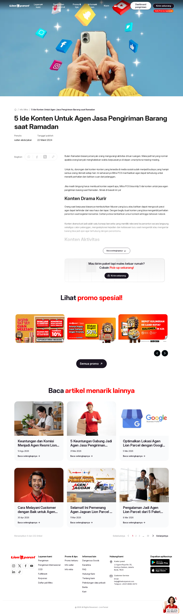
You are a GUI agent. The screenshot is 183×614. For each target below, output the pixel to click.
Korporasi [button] (42, 578)
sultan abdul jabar (23, 140)
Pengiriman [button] (43, 560)
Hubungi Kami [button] (88, 574)
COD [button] (40, 569)
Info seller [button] (69, 565)
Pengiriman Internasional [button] (58, 5)
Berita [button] (85, 587)
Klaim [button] (106, 5)
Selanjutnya (162, 536)
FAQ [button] (84, 569)
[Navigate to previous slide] (157, 353)
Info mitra (24, 109)
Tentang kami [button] (88, 578)
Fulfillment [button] (42, 574)
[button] (160, 562)
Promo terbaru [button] (71, 560)
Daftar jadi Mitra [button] (45, 582)
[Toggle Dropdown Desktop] (115, 5)
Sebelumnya (119, 536)
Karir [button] (84, 591)
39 (148, 536)
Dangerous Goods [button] (90, 560)
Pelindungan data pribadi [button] (93, 582)
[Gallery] (91, 335)
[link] (19, 6)
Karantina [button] (86, 565)
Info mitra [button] (69, 569)
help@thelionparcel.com (124, 581)
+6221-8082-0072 (129, 584)
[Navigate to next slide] (165, 353)
